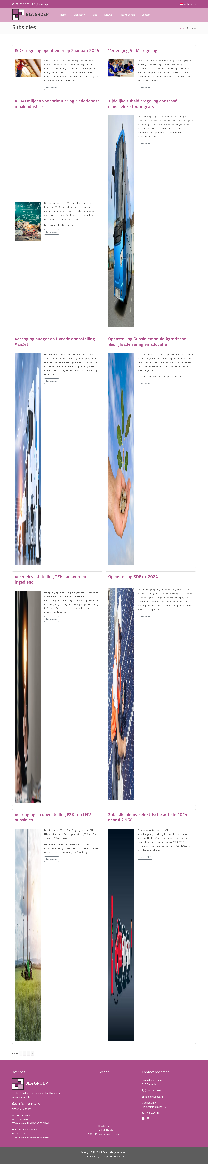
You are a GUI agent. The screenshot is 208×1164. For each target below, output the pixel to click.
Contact (146, 15)
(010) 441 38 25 (153, 1113)
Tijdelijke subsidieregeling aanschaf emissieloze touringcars (142, 103)
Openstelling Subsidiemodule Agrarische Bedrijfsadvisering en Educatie (147, 341)
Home (63, 15)
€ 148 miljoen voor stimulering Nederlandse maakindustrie (57, 103)
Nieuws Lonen (127, 15)
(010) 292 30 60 (20, 4)
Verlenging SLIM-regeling (132, 50)
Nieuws (108, 15)
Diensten (78, 15)
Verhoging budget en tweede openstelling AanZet (55, 341)
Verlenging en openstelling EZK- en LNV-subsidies (54, 817)
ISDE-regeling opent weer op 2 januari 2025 (57, 50)
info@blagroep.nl (41, 4)
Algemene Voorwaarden (115, 1156)
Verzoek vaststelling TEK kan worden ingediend (50, 579)
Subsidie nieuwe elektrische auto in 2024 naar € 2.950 (147, 817)
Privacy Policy (92, 1156)
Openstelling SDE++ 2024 (133, 576)
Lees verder (51, 87)
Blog (94, 15)
